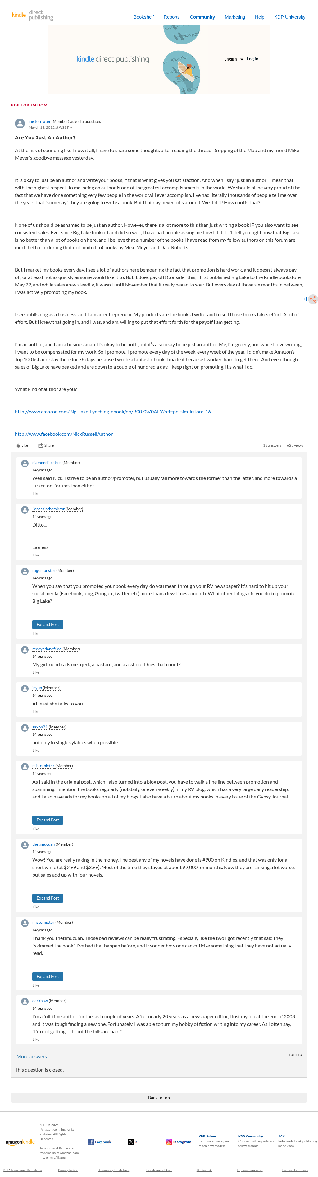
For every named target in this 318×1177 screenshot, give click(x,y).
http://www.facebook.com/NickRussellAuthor (64, 434)
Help (259, 17)
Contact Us (204, 1170)
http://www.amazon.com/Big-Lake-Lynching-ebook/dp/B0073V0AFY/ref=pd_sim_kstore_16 (113, 411)
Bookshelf (144, 17)
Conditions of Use (159, 1170)
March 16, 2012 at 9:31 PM (51, 127)
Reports (172, 17)
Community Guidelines (113, 1170)
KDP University (290, 17)
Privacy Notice (68, 1170)
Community (202, 17)
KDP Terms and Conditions (22, 1170)
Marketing (235, 17)
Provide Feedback (295, 1170)
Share (49, 445)
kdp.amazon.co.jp (250, 1170)
